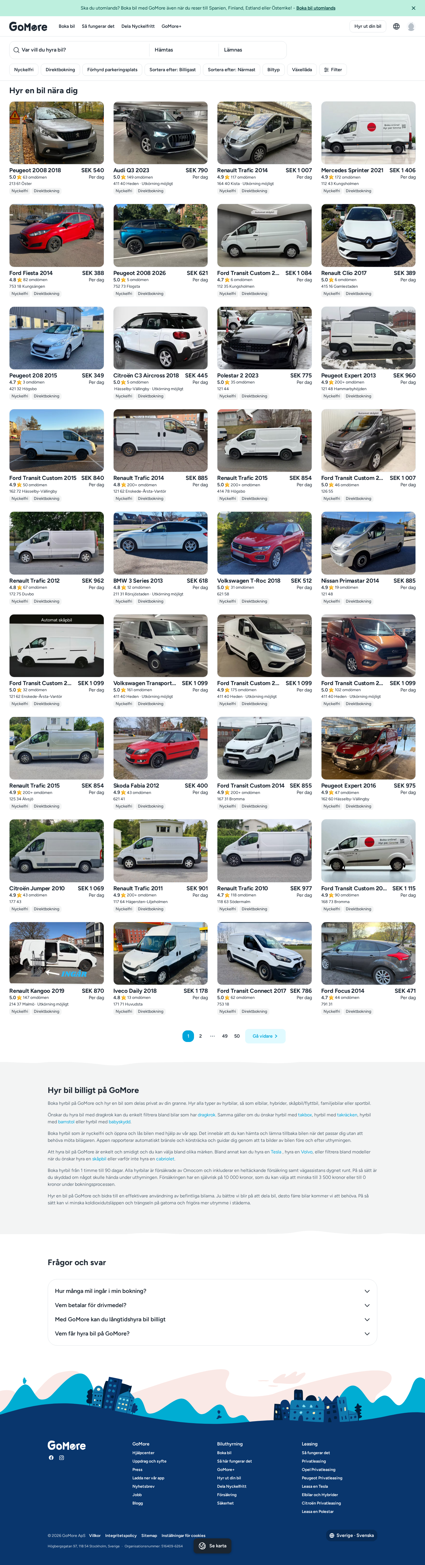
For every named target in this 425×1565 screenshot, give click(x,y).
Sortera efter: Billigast (172, 69)
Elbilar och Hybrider (320, 1494)
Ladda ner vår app (148, 1478)
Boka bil (67, 26)
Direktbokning (60, 69)
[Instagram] (61, 1457)
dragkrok (206, 1115)
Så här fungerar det (234, 1461)
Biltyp (273, 69)
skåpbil (99, 1159)
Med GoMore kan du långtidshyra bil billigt (110, 1319)
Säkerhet (225, 1503)
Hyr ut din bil (367, 26)
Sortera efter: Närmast (231, 69)
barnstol (66, 1121)
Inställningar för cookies (184, 1535)
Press (137, 1469)
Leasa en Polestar (318, 1511)
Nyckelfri (24, 69)
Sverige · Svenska (355, 1535)
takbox (305, 1115)
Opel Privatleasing (318, 1469)
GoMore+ (172, 26)
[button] (415, 8)
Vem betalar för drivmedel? (90, 1305)
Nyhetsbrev (143, 1486)
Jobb (137, 1494)
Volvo (307, 1152)
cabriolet (165, 1159)
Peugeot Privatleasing (322, 1478)
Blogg (137, 1503)
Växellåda (302, 69)
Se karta (217, 1546)
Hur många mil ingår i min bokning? (100, 1290)
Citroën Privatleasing (321, 1503)
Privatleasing (314, 1461)
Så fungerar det (98, 26)
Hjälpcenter (143, 1452)
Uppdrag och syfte (149, 1461)
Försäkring (226, 1494)
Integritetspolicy (121, 1535)
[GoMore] (28, 26)
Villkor (95, 1535)
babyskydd (119, 1121)
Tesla (276, 1152)
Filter (336, 69)
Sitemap (149, 1535)
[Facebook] (51, 1457)
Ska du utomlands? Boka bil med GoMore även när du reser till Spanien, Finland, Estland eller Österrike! (208, 8)
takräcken (347, 1115)
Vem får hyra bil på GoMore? (92, 1333)
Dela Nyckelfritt (138, 26)
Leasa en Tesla (315, 1486)
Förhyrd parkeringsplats (112, 69)
